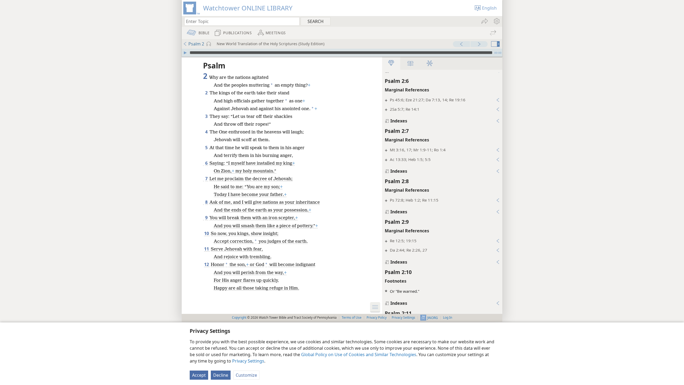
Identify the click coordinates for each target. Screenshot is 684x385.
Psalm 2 (196, 44)
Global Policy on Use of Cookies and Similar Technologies (358, 354)
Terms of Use (352, 317)
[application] (342, 53)
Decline (220, 375)
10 (207, 233)
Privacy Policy (377, 317)
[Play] (185, 53)
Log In (447, 317)
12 (207, 264)
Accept (199, 375)
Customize (246, 375)
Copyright (239, 317)
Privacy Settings (248, 361)
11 (207, 249)
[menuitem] (496, 21)
